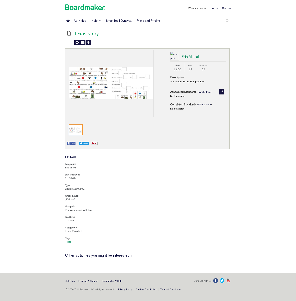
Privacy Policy (125, 289)
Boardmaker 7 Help (112, 281)
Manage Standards (221, 91)
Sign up (226, 7)
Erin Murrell (190, 56)
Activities (80, 20)
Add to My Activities (77, 42)
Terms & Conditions (170, 289)
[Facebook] (215, 280)
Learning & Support (88, 281)
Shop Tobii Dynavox (119, 20)
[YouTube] (228, 280)
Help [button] (94, 20)
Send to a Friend (82, 42)
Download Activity (88, 42)
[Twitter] (222, 280)
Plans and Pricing (148, 20)
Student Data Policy (146, 289)
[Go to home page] (68, 20)
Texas (68, 241)
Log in (214, 7)
